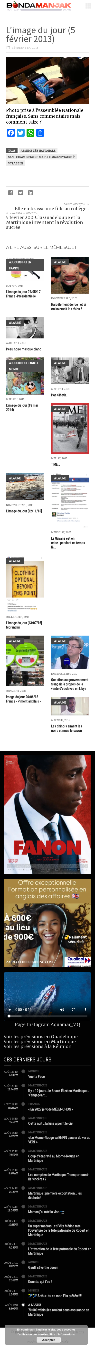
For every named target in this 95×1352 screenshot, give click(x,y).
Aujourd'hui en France (20, 265)
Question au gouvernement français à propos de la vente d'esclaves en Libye (69, 684)
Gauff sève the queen (43, 1267)
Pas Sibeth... (59, 395)
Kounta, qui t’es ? (40, 1281)
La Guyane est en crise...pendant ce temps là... (68, 542)
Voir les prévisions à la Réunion (38, 1046)
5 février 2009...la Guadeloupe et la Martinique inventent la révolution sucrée (44, 222)
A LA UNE (60, 262)
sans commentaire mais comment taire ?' (41, 157)
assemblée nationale (38, 150)
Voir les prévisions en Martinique (40, 1041)
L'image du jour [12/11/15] (24, 511)
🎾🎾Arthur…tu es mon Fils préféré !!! (55, 1296)
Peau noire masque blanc (23, 349)
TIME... (55, 464)
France (34, 1104)
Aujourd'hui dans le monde (23, 366)
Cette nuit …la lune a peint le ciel (50, 1123)
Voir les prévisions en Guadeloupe (41, 1036)
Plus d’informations (62, 1334)
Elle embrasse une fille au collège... (52, 208)
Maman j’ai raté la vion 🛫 (46, 1212)
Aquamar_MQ (65, 1024)
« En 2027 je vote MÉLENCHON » (50, 1109)
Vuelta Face (36, 1076)
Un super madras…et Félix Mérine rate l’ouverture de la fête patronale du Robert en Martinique (58, 1230)
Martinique (37, 1085)
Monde (33, 1071)
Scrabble (15, 163)
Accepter (48, 1340)
